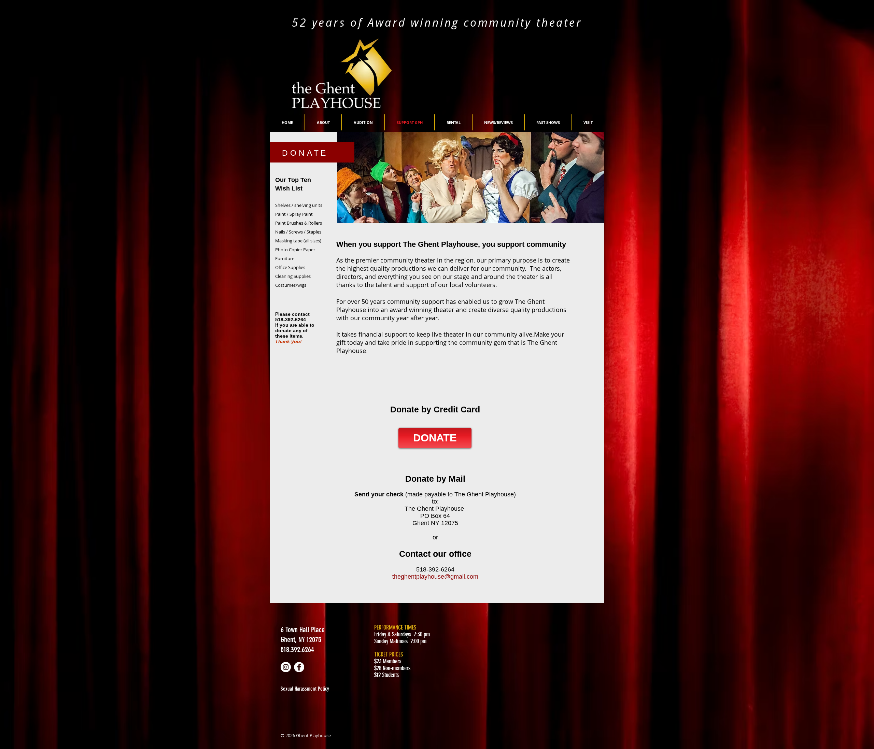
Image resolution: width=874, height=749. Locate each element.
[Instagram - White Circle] (286, 667)
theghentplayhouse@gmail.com (435, 576)
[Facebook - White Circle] (299, 667)
